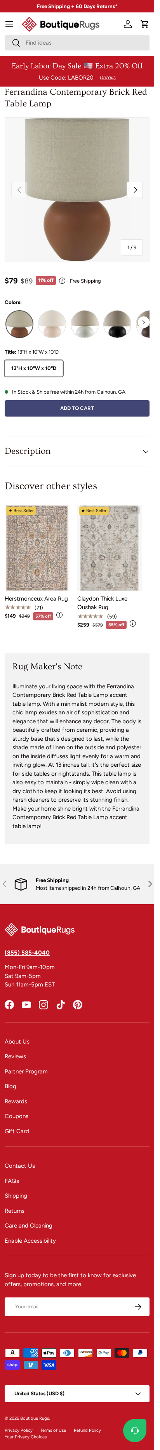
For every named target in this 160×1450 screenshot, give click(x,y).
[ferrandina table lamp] (19, 324)
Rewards (16, 1101)
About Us (17, 1041)
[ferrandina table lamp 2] (117, 324)
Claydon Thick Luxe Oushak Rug (102, 603)
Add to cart (77, 408)
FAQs (12, 1180)
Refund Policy (87, 1430)
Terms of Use (53, 1430)
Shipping (16, 1195)
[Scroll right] (144, 322)
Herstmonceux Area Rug (36, 598)
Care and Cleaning (28, 1225)
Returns (14, 1210)
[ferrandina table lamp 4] (52, 324)
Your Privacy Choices (26, 1437)
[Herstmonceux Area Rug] (37, 548)
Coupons (16, 1116)
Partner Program (26, 1071)
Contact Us (20, 1165)
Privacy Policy (19, 1430)
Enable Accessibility (30, 1240)
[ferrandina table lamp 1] (85, 324)
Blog (10, 1086)
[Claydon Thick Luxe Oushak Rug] (109, 548)
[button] (144, 24)
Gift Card (17, 1131)
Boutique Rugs (34, 1418)
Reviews (15, 1056)
